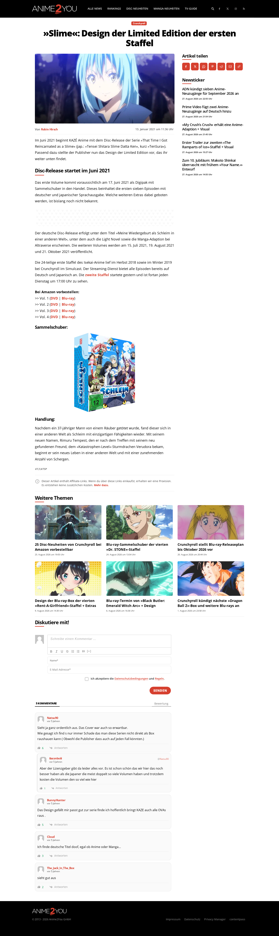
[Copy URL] (239, 66)
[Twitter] (228, 9)
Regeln (159, 678)
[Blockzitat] (83, 651)
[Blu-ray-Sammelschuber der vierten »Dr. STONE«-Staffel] (139, 522)
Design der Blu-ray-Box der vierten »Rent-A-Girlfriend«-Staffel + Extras (65, 603)
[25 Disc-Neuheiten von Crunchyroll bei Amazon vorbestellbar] (68, 522)
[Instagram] (236, 9)
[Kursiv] (56, 651)
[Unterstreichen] (62, 651)
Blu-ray (68, 298)
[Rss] (244, 9)
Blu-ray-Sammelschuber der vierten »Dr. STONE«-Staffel (137, 547)
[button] (212, 8)
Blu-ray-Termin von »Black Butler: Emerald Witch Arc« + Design (135, 603)
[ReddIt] (221, 66)
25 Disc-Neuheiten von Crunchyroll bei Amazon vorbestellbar (68, 547)
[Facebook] (219, 9)
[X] (195, 66)
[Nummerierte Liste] (72, 651)
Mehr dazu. (101, 485)
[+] (89, 651)
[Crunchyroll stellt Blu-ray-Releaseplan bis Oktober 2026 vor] (211, 522)
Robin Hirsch (49, 129)
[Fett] (51, 651)
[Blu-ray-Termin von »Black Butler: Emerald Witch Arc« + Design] (139, 578)
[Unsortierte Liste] (78, 651)
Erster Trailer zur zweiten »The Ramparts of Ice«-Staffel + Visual (208, 144)
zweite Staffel (97, 274)
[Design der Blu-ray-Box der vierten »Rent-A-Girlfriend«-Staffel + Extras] (68, 578)
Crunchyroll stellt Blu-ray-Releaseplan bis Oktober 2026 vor (211, 547)
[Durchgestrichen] (67, 651)
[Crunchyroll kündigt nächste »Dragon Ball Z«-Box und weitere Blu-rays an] (211, 578)
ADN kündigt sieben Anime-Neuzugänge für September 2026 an (210, 91)
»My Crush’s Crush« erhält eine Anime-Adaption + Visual (212, 126)
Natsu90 (164, 759)
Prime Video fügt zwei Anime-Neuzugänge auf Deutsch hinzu (206, 109)
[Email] (230, 66)
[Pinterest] (212, 66)
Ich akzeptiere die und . (128, 678)
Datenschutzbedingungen (131, 678)
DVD (54, 298)
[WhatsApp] (203, 66)
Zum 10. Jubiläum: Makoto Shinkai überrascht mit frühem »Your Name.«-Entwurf (212, 164)
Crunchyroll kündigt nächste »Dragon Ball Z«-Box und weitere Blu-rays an (210, 603)
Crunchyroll (139, 23)
